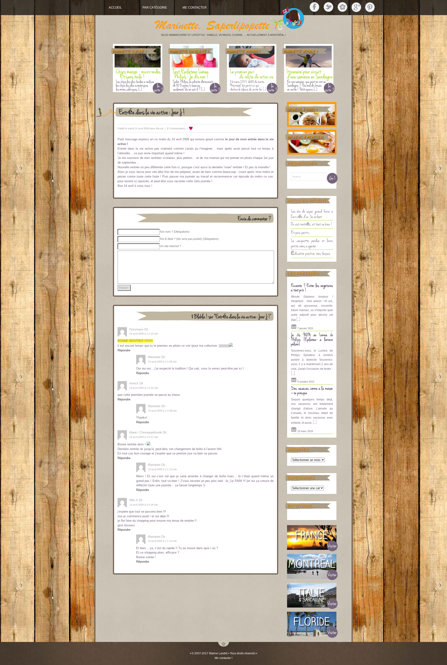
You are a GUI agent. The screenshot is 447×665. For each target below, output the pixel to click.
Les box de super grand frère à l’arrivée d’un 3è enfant (312, 213)
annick (134, 383)
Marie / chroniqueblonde (145, 432)
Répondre (124, 350)
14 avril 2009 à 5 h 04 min (143, 504)
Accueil (115, 7)
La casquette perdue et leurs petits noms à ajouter (312, 243)
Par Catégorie (154, 7)
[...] (298, 319)
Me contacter (195, 7)
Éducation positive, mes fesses (310, 253)
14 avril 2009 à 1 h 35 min (143, 333)
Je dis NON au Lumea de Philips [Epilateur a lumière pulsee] (312, 339)
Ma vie (159, 128)
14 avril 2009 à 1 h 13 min (162, 469)
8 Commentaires (176, 128)
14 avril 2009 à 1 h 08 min (162, 361)
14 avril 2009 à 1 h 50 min (143, 387)
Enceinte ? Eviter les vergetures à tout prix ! (312, 288)
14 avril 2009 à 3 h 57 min (143, 437)
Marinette (154, 357)
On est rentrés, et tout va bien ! (311, 224)
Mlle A (133, 500)
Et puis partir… (300, 232)
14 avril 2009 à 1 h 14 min (162, 541)
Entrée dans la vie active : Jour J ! (152, 112)
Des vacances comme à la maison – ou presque (312, 390)
